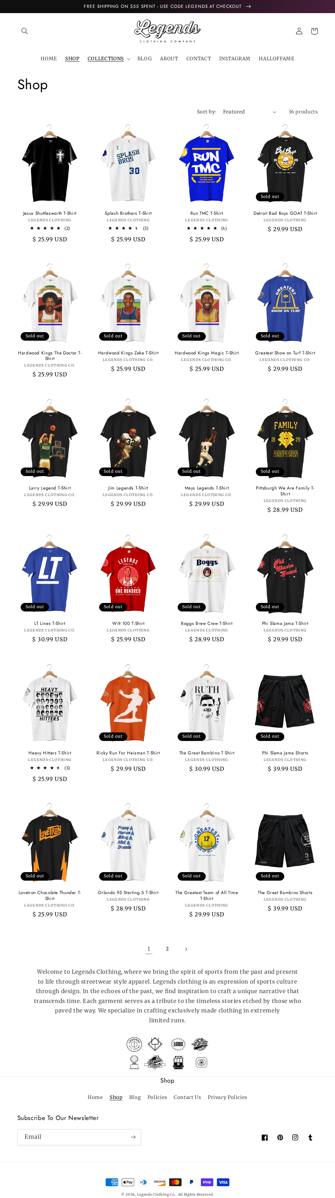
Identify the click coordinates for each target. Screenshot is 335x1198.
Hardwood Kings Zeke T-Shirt (128, 353)
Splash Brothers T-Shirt (128, 213)
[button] (24, 31)
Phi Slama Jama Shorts (285, 753)
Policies (157, 1097)
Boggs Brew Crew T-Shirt (207, 624)
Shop (116, 1097)
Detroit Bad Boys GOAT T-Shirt (285, 213)
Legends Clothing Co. (156, 1194)
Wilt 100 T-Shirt (128, 624)
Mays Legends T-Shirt (207, 488)
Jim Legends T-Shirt (128, 488)
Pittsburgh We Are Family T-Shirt (285, 491)
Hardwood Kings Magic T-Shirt (207, 353)
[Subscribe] (132, 1137)
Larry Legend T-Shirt (50, 488)
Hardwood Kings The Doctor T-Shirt (50, 356)
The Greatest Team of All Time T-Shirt (206, 896)
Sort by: (206, 112)
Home (95, 1097)
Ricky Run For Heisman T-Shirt (128, 753)
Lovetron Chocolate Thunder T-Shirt (50, 896)
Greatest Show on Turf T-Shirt (285, 353)
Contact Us (187, 1097)
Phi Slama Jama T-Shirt (285, 624)
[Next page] (186, 949)
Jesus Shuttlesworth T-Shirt (50, 213)
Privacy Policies (227, 1097)
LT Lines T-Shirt (49, 624)
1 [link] (149, 948)
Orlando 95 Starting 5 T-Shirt (128, 893)
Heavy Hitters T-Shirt (49, 753)
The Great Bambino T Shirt (207, 753)
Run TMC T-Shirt (206, 213)
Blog (135, 1097)
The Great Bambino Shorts (285, 893)
